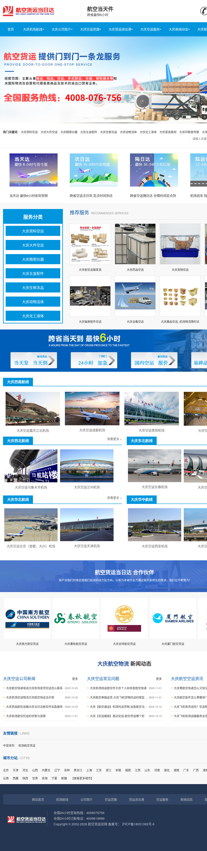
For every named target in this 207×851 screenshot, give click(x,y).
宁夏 (54, 778)
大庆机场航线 (32, 29)
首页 (10, 29)
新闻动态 (187, 799)
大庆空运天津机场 (87, 546)
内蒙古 (46, 770)
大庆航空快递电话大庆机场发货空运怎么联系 (42, 688)
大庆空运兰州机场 (87, 487)
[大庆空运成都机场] (92, 424)
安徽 (118, 770)
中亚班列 (8, 745)
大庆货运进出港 (120, 29)
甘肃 (35, 778)
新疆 (64, 778)
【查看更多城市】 (82, 778)
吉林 (67, 770)
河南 (157, 770)
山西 (35, 770)
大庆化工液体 (148, 132)
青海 (45, 778)
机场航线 (62, 799)
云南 (6, 778)
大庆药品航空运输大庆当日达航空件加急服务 (42, 706)
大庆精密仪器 (68, 132)
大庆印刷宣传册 (189, 132)
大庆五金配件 (88, 132)
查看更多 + (114, 439)
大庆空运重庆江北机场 (33, 430)
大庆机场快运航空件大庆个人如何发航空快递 (126, 688)
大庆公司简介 (61, 29)
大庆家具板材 (167, 132)
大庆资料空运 (29, 132)
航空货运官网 (97, 824)
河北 (25, 770)
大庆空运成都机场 (92, 430)
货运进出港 (136, 799)
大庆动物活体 (128, 132)
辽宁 (57, 770)
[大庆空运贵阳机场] (151, 424)
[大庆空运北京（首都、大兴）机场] (31, 540)
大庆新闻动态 (178, 29)
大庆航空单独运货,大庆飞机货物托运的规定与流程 (126, 697)
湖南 (176, 770)
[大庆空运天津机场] (87, 540)
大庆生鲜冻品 (108, 132)
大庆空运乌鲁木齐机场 (31, 487)
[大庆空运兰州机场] (87, 481)
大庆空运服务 (150, 29)
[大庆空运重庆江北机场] (32, 424)
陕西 (25, 778)
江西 (137, 770)
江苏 (99, 770)
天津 (15, 770)
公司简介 (86, 799)
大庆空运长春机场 (155, 487)
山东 (147, 770)
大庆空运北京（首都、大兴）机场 (31, 546)
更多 (75, 679)
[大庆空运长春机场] (155, 481)
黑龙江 (78, 770)
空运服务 (162, 799)
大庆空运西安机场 (155, 546)
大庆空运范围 (89, 29)
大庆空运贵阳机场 (152, 430)
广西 (196, 770)
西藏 (15, 778)
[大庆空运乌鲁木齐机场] (31, 481)
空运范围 (111, 799)
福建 (128, 770)
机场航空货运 (26, 745)
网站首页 (38, 799)
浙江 (108, 770)
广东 (186, 770)
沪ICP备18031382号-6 (138, 824)
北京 (6, 770)
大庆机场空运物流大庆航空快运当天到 (42, 697)
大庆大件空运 (49, 132)
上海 (89, 770)
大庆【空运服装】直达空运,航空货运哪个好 (126, 716)
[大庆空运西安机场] (155, 540)
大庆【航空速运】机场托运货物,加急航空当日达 (126, 706)
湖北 (167, 770)
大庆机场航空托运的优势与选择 (42, 716)
